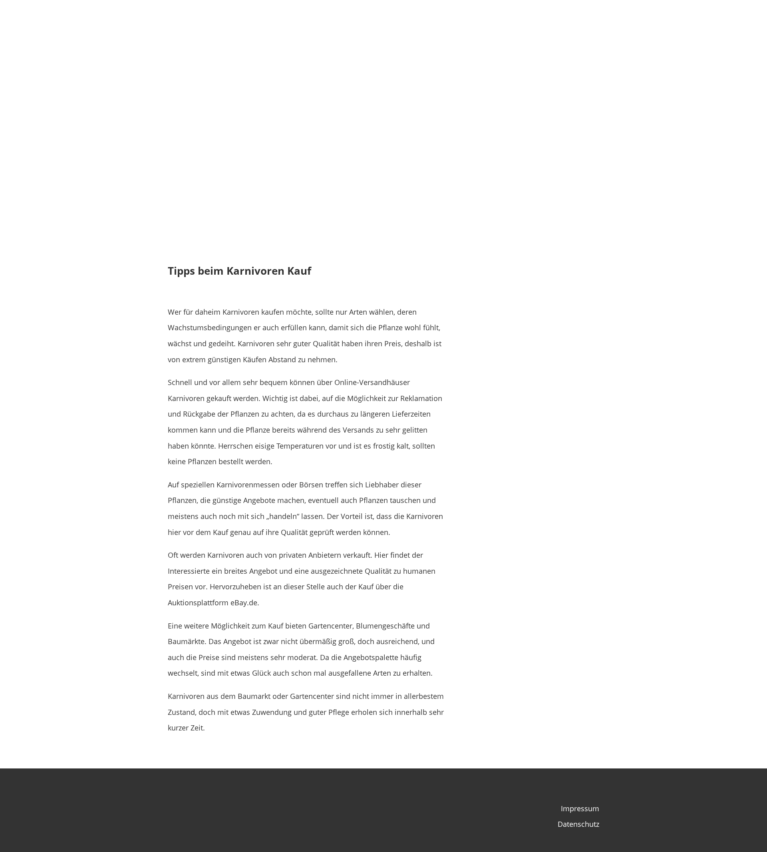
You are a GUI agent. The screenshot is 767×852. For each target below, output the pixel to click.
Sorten (513, 18)
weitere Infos (647, 18)
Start (485, 18)
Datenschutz (578, 824)
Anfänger (593, 18)
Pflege (550, 18)
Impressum (580, 808)
